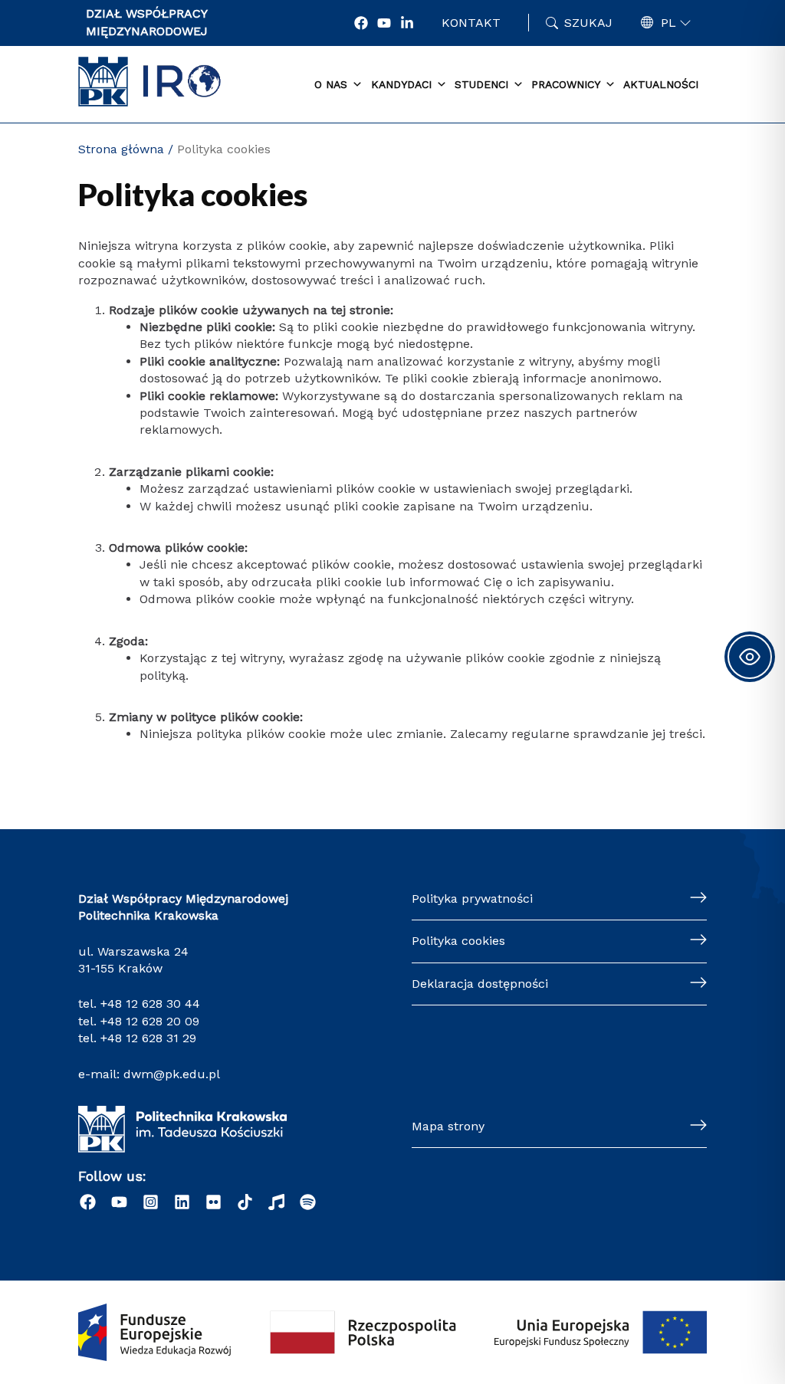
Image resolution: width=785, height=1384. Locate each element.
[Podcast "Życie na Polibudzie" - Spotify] (307, 1202)
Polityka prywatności (472, 898)
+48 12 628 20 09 (149, 1021)
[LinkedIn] (182, 1202)
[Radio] (276, 1202)
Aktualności (660, 84)
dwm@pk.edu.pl (171, 1074)
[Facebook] (361, 23)
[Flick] (213, 1202)
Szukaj (588, 22)
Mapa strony (448, 1126)
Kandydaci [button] (401, 84)
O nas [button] (330, 84)
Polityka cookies (458, 940)
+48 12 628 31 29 (148, 1038)
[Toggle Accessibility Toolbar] (750, 657)
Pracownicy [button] (565, 84)
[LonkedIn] (407, 23)
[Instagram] (150, 1202)
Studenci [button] (481, 84)
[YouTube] (384, 23)
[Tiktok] (245, 1202)
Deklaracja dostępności (480, 983)
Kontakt (471, 22)
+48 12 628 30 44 (150, 1003)
